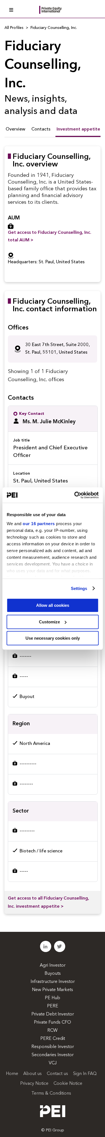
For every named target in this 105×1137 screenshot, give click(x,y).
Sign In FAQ (85, 1074)
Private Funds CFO (52, 1022)
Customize (49, 621)
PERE (52, 1006)
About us (32, 1074)
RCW (52, 1030)
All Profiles (14, 28)
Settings (79, 588)
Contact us (57, 1074)
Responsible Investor (52, 1047)
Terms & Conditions (51, 1093)
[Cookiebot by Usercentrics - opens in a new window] (75, 495)
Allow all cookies (52, 605)
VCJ (53, 1063)
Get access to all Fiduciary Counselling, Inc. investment (48, 902)
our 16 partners (39, 523)
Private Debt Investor (52, 1014)
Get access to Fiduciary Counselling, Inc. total (49, 236)
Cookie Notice (67, 1083)
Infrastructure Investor (53, 982)
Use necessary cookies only (52, 638)
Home (12, 1074)
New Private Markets (52, 990)
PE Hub (52, 998)
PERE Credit (52, 1039)
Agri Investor (53, 965)
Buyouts (53, 973)
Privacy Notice (34, 1083)
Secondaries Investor (53, 1055)
